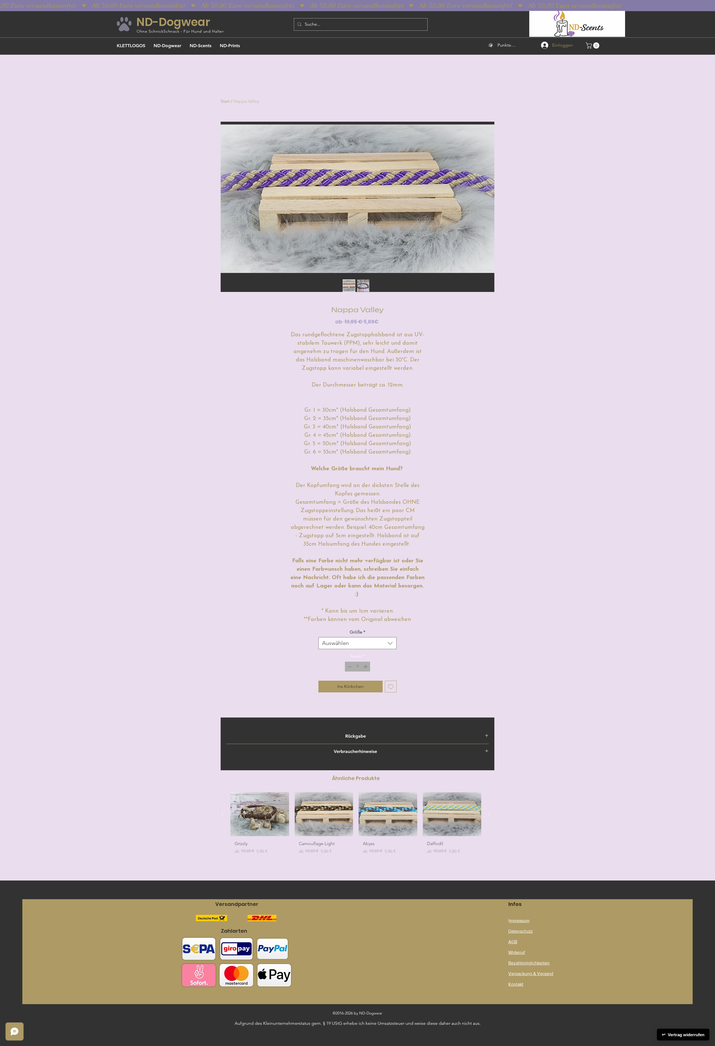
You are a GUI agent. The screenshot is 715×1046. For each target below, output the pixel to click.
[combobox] (357, 643)
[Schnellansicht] (259, 814)
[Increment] (366, 666)
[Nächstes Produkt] (489, 813)
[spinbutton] (357, 666)
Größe (357, 632)
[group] (356, 825)
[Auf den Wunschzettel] (391, 686)
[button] (593, 45)
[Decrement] (348, 666)
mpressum (519, 920)
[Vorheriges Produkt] (222, 813)
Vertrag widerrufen (683, 1034)
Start (225, 101)
